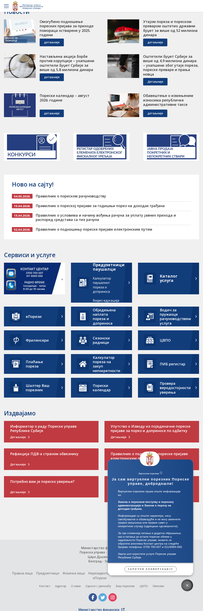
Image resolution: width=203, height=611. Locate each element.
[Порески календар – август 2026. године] (20, 105)
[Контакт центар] (34, 279)
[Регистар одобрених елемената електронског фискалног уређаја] (101, 147)
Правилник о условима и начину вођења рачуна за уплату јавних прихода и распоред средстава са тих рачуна (106, 217)
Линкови (158, 586)
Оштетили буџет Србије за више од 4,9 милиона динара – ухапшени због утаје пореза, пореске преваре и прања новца (171, 65)
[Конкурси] (32, 147)
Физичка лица (74, 573)
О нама (76, 586)
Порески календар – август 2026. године (64, 97)
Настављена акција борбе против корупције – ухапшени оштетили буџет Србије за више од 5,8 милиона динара (67, 63)
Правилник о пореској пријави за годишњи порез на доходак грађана (100, 206)
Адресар (60, 586)
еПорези (99, 578)
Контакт (44, 586)
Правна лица (22, 573)
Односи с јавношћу (98, 586)
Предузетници (47, 573)
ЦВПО (144, 586)
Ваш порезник (125, 586)
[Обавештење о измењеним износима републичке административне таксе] (123, 105)
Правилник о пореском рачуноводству (71, 196)
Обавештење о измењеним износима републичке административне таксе (168, 100)
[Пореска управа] (29, 6)
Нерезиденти (98, 573)
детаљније (51, 42)
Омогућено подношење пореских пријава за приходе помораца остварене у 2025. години (67, 28)
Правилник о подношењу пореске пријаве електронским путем (94, 229)
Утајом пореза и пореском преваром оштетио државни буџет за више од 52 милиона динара (170, 28)
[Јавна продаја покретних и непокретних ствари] (171, 147)
